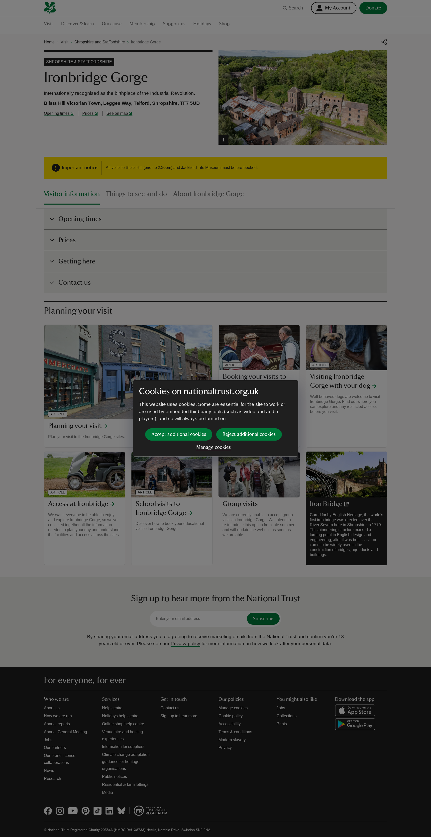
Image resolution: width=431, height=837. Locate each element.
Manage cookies (213, 447)
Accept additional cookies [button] (178, 434)
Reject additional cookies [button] (249, 434)
